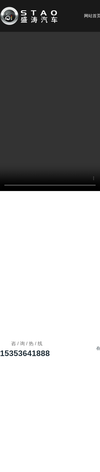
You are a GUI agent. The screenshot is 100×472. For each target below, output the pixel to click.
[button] (53, 89)
